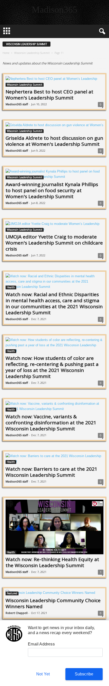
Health (11, 287)
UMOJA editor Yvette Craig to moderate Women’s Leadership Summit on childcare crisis (54, 242)
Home (6, 53)
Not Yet (43, 674)
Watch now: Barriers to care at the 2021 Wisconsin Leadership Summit (51, 472)
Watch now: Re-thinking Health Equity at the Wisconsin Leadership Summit (52, 562)
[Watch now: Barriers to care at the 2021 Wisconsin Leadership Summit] (54, 458)
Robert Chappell (17, 613)
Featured (12, 593)
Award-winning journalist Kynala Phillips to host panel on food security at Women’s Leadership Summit (52, 190)
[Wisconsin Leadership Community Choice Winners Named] (54, 592)
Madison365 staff (17, 104)
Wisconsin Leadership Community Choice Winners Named (53, 603)
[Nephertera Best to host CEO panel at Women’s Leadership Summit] (54, 81)
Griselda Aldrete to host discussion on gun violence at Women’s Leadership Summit (54, 141)
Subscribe (84, 674)
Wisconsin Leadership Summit (32, 53)
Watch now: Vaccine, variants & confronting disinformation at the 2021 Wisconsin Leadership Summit (51, 422)
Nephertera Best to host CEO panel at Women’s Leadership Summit (49, 94)
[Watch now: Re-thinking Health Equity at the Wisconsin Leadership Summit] (54, 527)
